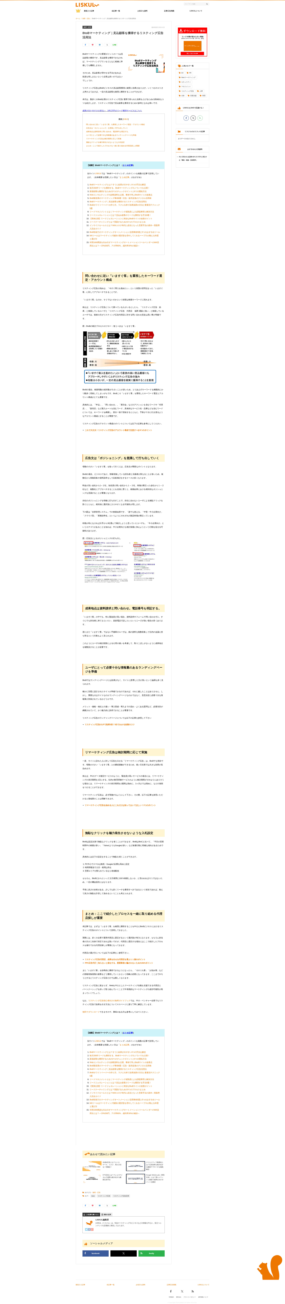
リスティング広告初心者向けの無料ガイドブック (109, 1001)
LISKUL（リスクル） (103, 1223)
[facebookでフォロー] (186, 118)
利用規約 (171, 1297)
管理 (203, 96)
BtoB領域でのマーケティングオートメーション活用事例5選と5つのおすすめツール (125, 232)
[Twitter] (86, 1229)
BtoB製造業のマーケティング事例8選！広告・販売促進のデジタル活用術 (120, 198)
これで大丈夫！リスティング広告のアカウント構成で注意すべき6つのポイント (118, 430)
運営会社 (178, 1297)
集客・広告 (96, 1192)
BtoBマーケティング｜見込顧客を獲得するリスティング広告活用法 (118, 202)
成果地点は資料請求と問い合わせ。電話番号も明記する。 (108, 131)
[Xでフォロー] (123, 1253)
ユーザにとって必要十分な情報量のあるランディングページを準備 (111, 135)
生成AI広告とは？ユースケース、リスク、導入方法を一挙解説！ (112, 1164)
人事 (201, 91)
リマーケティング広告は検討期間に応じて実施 (103, 139)
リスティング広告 (104, 1196)
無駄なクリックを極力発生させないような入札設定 (105, 142)
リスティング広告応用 (121, 1196)
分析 (182, 96)
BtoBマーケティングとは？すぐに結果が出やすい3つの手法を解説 (118, 185)
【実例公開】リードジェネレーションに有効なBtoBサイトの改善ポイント (121, 219)
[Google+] (92, 1229)
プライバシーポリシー (190, 1297)
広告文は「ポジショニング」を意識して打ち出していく (107, 128)
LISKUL (98, 173)
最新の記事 (107, 1214)
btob (93, 1196)
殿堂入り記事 (89, 11)
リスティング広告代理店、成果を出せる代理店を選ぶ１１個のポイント (115, 959)
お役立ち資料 (142, 11)
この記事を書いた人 (92, 1214)
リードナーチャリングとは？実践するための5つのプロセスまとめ (118, 222)
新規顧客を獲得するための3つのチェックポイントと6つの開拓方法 (118, 191)
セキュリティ (186, 82)
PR (190, 73)
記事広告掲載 (169, 11)
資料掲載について (203, 1297)
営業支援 (193, 96)
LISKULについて (196, 11)
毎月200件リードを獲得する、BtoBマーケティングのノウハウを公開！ (120, 188)
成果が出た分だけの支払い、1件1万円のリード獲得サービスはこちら (112, 111)
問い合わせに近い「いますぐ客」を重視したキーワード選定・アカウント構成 (115, 124)
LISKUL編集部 (102, 1220)
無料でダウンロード (91, 1012)
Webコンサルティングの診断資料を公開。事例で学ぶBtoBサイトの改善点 (121, 195)
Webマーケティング (188, 77)
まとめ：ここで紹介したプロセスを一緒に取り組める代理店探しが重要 (113, 146)
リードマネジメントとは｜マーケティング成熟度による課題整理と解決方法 (122, 212)
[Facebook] (89, 1229)
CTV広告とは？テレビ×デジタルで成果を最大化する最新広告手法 (112, 1177)
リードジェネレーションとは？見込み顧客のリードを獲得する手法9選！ (120, 215)
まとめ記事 (124, 177)
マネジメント (186, 86)
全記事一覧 (116, 11)
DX (182, 73)
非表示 (125, 119)
